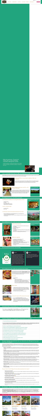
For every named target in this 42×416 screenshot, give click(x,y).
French (34, 0)
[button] (28, 205)
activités (20, 361)
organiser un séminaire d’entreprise (17, 345)
